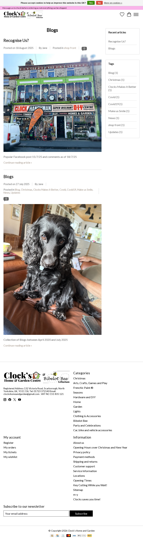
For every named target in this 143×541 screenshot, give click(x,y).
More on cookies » (113, 3)
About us (78, 442)
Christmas (26, 189)
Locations (79, 475)
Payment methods (84, 456)
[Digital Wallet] (82, 536)
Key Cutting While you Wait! (90, 485)
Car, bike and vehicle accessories (92, 430)
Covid (62, 189)
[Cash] (52, 536)
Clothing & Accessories (87, 416)
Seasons (78, 392)
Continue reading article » (17, 162)
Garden (77, 406)
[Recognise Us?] (52, 153)
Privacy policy (81, 452)
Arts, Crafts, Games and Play (90, 383)
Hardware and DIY (84, 397)
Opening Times (82, 480)
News (6, 192)
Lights (77, 411)
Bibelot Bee (80, 420)
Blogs (8, 176)
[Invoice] (63, 536)
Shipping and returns (85, 461)
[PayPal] (89, 536)
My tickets (10, 452)
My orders (9, 447)
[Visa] (74, 536)
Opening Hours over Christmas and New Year (100, 447)
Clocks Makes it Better (45, 189)
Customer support (84, 466)
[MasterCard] (68, 536)
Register (8, 442)
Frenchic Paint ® (83, 387)
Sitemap (78, 489)
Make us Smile (85, 189)
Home (77, 401)
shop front (70, 47)
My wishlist (10, 456)
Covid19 (71, 189)
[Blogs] (52, 336)
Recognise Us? (16, 40)
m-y (75, 494)
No (99, 3)
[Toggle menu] (136, 14)
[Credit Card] (57, 536)
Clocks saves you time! (86, 499)
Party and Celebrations (87, 425)
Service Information (85, 471)
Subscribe (81, 513)
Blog (17, 189)
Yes (91, 3)
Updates (15, 192)
